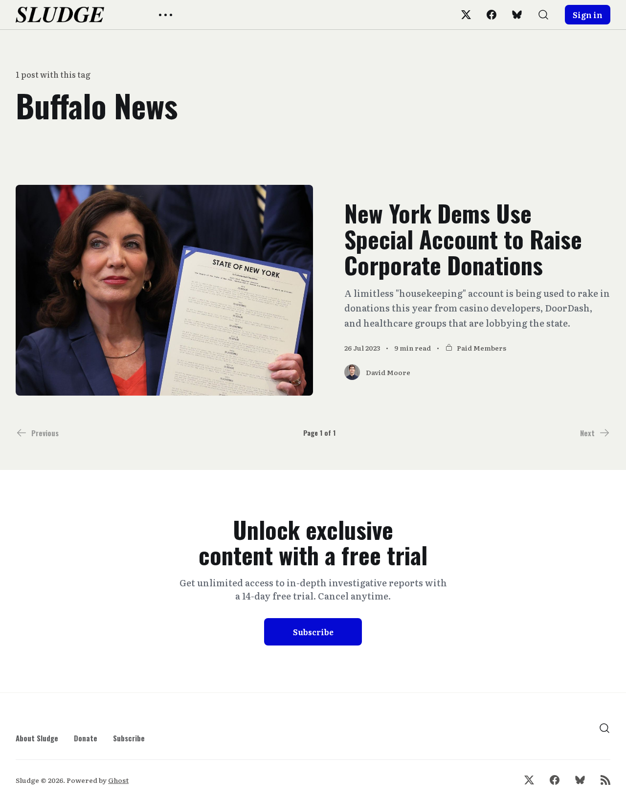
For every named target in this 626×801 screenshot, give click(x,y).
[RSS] (605, 780)
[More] (165, 15)
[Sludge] (60, 14)
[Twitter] (466, 15)
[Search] (543, 15)
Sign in (588, 15)
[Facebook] (491, 15)
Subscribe (313, 632)
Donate (85, 738)
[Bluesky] (517, 15)
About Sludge (37, 738)
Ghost (118, 780)
